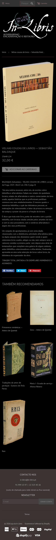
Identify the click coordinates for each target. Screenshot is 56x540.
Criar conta (46, 502)
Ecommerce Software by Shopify (37, 524)
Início (4, 52)
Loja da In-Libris (16, 524)
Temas (27, 514)
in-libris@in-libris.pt (28, 480)
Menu (7, 3)
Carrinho (44, 3)
